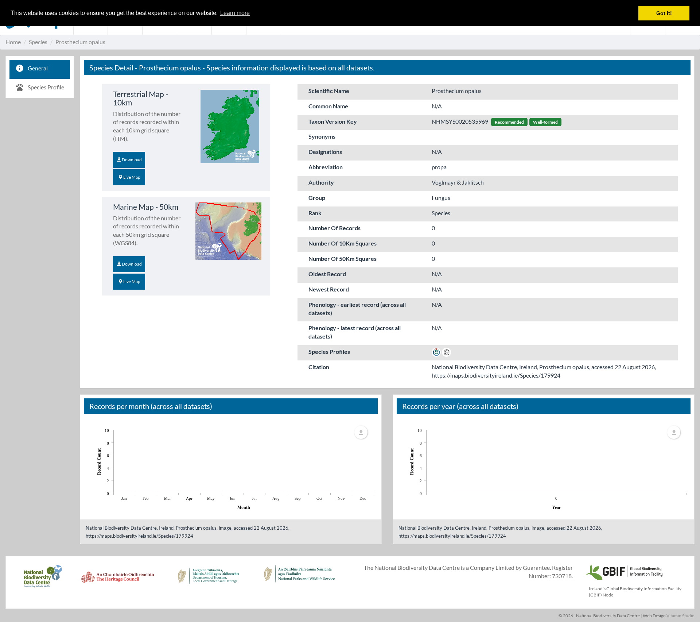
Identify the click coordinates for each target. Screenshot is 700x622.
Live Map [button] (131, 177)
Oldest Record (327, 273)
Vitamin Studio (680, 615)
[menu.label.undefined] (361, 432)
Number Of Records (334, 227)
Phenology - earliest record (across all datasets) (357, 308)
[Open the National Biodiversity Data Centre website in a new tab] (42, 580)
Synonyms (321, 136)
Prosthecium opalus (80, 41)
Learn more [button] (235, 13)
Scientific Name (328, 90)
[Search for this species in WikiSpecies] (436, 351)
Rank (315, 212)
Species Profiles (329, 351)
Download (131, 159)
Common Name (328, 106)
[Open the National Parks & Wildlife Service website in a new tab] (299, 580)
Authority (321, 182)
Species (38, 41)
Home (13, 41)
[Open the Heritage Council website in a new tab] (117, 580)
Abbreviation (325, 166)
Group (316, 197)
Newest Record (328, 289)
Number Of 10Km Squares (342, 243)
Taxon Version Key (332, 121)
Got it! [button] (664, 13)
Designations (325, 151)
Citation (318, 366)
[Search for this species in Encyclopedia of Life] (446, 351)
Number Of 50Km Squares (342, 258)
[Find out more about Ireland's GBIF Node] (624, 571)
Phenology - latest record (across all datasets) (354, 332)
